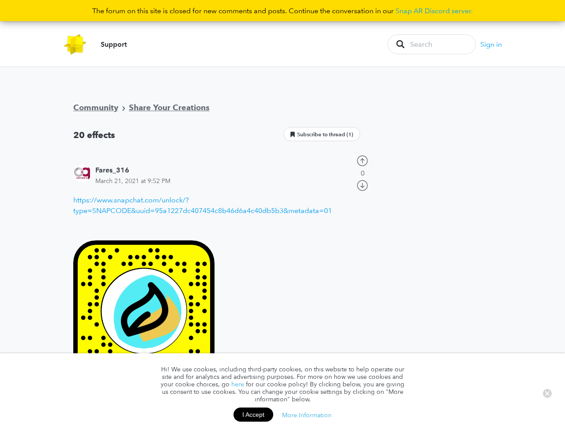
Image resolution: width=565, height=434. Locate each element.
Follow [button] (321, 134)
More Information (306, 415)
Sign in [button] (491, 44)
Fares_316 (112, 169)
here (237, 384)
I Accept (253, 414)
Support (114, 44)
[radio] (362, 159)
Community (95, 107)
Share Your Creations (169, 107)
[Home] (75, 44)
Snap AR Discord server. (434, 10)
